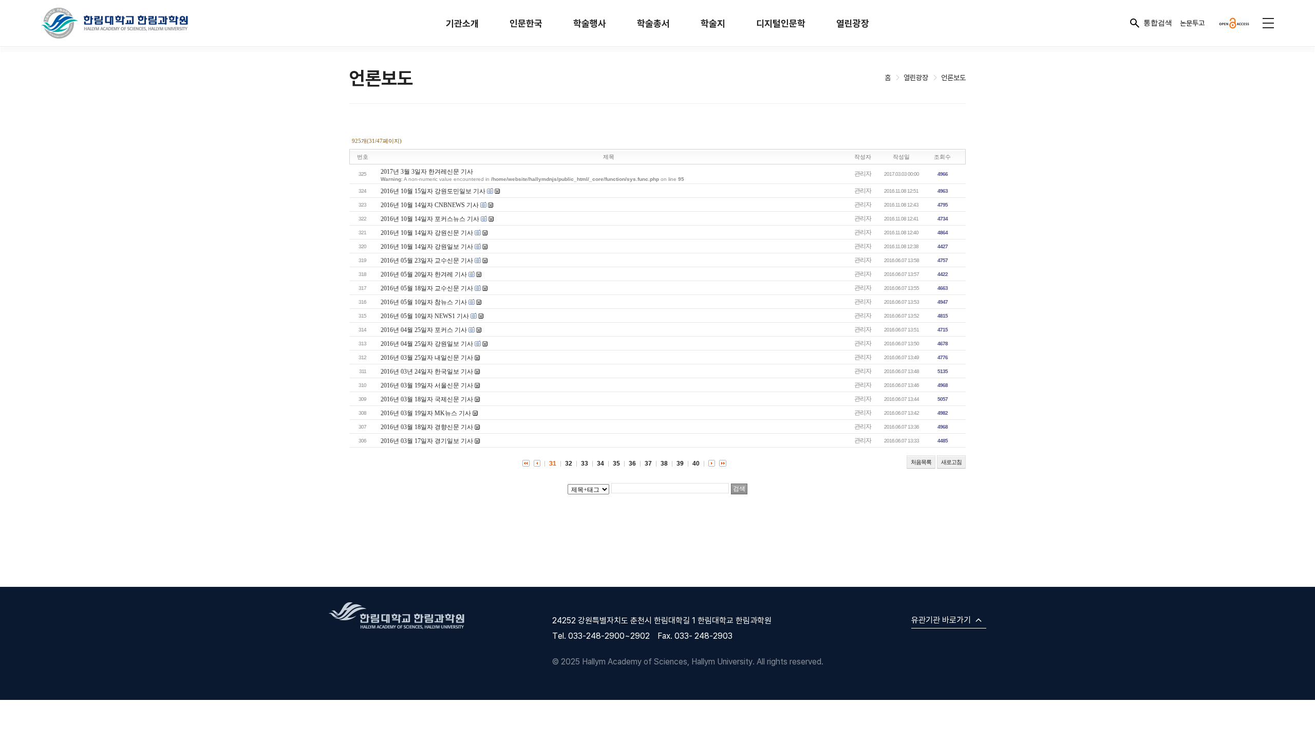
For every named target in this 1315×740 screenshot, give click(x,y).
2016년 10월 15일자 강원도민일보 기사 (433, 191)
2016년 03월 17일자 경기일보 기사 (427, 441)
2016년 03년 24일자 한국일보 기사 (427, 371)
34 (600, 463)
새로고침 (951, 462)
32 (568, 463)
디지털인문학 (780, 23)
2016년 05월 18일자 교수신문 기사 (427, 288)
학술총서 (653, 23)
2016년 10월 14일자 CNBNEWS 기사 (430, 205)
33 (584, 463)
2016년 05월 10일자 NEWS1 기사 (425, 316)
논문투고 (1192, 23)
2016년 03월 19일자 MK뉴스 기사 (426, 413)
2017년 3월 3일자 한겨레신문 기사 (427, 171)
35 (616, 463)
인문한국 (526, 23)
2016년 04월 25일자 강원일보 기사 (427, 343)
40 (696, 463)
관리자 (862, 173)
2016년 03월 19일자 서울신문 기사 (427, 385)
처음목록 (921, 462)
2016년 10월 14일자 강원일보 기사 (427, 246)
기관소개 (462, 23)
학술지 (713, 23)
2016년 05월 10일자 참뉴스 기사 (424, 302)
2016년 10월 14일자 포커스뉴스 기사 (430, 219)
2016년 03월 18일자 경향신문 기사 (427, 427)
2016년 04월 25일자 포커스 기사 (424, 330)
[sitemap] (1268, 23)
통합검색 (1157, 22)
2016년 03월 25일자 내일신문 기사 (427, 357)
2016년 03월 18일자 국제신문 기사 (427, 399)
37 (648, 463)
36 (632, 463)
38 (664, 463)
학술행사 (589, 23)
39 (680, 463)
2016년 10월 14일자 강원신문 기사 (427, 232)
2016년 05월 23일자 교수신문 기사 (427, 260)
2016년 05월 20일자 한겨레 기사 (424, 274)
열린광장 (852, 23)
